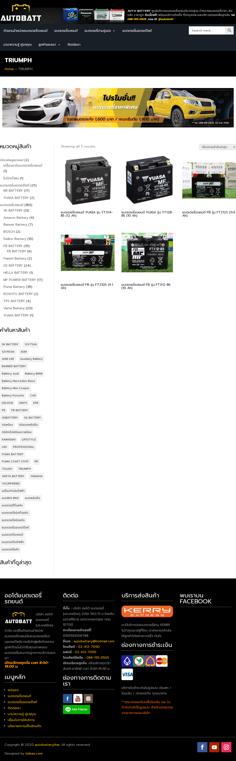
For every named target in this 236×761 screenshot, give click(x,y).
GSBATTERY (10, 418)
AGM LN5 (8, 359)
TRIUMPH (24, 469)
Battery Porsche (13, 395)
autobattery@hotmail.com (94, 641)
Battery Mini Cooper (16, 388)
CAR (33, 395)
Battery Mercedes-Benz (18, 381)
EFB (35, 403)
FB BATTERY (19, 410)
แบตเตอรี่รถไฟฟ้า (13, 542)
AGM (24, 352)
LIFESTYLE (29, 439)
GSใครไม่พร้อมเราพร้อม (17, 432)
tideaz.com (34, 753)
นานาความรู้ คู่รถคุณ (17, 44)
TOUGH (7, 469)
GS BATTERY (32, 418)
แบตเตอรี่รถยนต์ (66, 30)
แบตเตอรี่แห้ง (10, 549)
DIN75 (23, 403)
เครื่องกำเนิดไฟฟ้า (13, 491)
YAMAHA (36, 476)
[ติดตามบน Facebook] (202, 747)
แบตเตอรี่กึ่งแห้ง (12, 505)
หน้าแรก (13, 690)
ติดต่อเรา (74, 44)
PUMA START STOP (15, 461)
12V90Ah (8, 352)
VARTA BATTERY (13, 476)
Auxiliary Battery (31, 359)
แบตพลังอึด (32, 498)
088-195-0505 (97, 657)
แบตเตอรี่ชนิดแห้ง (13, 520)
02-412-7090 (89, 646)
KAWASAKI (9, 439)
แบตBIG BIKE (10, 498)
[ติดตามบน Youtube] (214, 747)
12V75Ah (31, 344)
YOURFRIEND (11, 483)
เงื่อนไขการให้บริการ (21, 720)
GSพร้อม (7, 425)
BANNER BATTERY (14, 366)
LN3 (4, 447)
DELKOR (7, 403)
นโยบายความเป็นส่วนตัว (24, 726)
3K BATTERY (10, 344)
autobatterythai (47, 744)
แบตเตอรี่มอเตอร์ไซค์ (137, 30)
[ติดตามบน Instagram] (226, 747)
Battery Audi (10, 374)
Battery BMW (34, 374)
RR (36, 461)
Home (9, 69)
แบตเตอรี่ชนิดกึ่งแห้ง (15, 513)
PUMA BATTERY (13, 454)
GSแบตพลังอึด (28, 425)
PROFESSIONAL (23, 447)
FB (3, 410)
